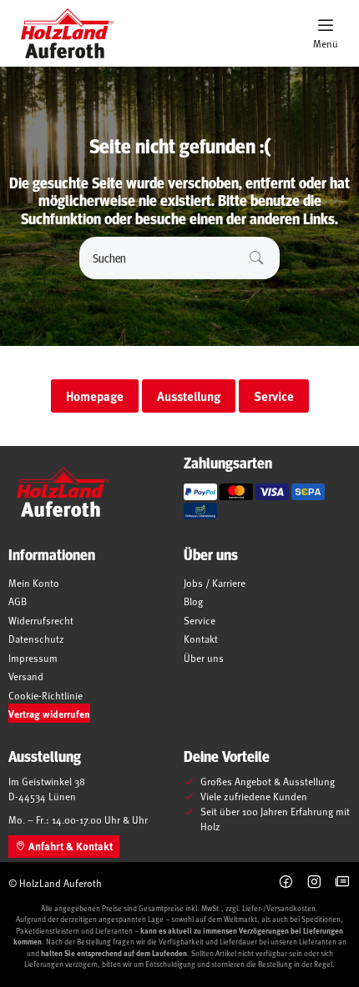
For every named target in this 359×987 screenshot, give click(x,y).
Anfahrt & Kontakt (69, 846)
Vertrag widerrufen (49, 713)
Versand (25, 676)
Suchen (256, 258)
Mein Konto (33, 582)
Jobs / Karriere (214, 582)
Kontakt (201, 638)
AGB (17, 601)
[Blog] (343, 882)
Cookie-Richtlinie (45, 695)
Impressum (33, 657)
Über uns (204, 657)
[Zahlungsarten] (200, 491)
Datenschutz (36, 638)
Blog (193, 601)
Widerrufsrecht (40, 620)
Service (199, 620)
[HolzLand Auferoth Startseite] (59, 33)
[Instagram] (314, 882)
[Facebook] (286, 882)
